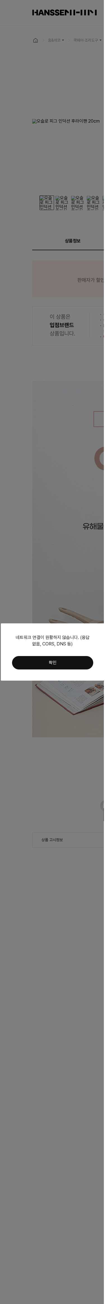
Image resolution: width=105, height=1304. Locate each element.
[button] (52, 662)
